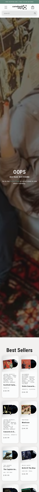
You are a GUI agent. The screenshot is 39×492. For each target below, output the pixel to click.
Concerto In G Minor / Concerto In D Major (10, 432)
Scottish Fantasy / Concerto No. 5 (10, 385)
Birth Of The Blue (28, 468)
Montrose (25, 420)
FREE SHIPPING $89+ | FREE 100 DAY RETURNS (19, 1)
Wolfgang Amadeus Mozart (28, 377)
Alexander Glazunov (25, 375)
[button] (5, 7)
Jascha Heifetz (9, 374)
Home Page (15, 181)
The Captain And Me (9, 469)
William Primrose (27, 381)
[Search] (34, 13)
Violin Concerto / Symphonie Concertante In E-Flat (28, 386)
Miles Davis (26, 465)
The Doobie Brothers (7, 466)
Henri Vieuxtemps (9, 376)
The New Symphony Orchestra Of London (9, 379)
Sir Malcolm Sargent (9, 381)
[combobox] (18, 13)
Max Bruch (7, 375)
